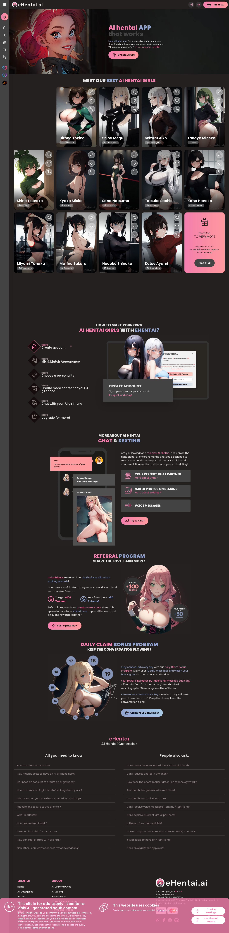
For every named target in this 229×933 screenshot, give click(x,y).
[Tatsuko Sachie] (162, 180)
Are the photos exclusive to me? (146, 798)
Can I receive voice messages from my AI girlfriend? (158, 807)
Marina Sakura (73, 264)
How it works (59, 896)
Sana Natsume (115, 201)
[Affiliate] (4, 57)
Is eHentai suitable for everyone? (37, 831)
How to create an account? (33, 765)
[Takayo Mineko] (204, 117)
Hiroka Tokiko (72, 138)
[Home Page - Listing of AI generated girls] (4, 27)
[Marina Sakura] (76, 242)
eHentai (178, 891)
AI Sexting (57, 891)
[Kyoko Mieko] (76, 180)
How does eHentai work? (32, 823)
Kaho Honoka (200, 201)
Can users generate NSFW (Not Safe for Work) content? (161, 831)
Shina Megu (112, 138)
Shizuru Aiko (156, 138)
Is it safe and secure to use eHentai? (39, 807)
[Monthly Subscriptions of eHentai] (4, 49)
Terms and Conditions (43, 927)
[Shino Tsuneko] (34, 180)
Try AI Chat (137, 520)
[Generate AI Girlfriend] (4, 68)
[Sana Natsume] (119, 180)
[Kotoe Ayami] (162, 242)
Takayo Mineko (201, 138)
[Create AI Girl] (4, 16)
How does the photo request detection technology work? (162, 782)
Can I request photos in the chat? (147, 774)
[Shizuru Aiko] (162, 117)
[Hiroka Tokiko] (76, 117)
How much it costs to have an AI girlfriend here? (46, 774)
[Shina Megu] (119, 117)
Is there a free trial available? (144, 823)
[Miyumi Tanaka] (34, 242)
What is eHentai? (27, 815)
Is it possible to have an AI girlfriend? (149, 840)
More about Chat (145, 478)
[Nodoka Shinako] (119, 242)
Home (20, 886)
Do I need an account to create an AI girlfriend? (46, 782)
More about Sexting (147, 492)
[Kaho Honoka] (204, 180)
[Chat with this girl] (91, 91)
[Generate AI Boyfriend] (4, 75)
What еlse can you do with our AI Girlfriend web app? (49, 798)
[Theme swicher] (199, 5)
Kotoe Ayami (156, 264)
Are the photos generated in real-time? (151, 790)
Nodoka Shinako (117, 264)
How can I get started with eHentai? (39, 840)
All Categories (25, 891)
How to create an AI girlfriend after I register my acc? (49, 790)
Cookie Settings (211, 911)
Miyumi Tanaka (31, 264)
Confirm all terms (211, 920)
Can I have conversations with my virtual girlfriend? (158, 765)
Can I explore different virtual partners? (151, 815)
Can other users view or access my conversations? (48, 848)
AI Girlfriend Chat (61, 886)
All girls (21, 896)
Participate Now (67, 625)
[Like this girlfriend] (91, 100)
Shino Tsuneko (30, 201)
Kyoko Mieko (71, 201)
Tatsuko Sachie (158, 201)
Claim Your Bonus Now (144, 713)
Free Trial (204, 263)
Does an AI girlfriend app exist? (145, 848)
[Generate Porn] (4, 82)
